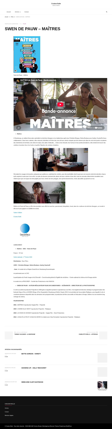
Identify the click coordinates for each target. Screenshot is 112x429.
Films (24, 23)
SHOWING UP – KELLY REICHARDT (33, 368)
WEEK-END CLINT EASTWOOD (32, 382)
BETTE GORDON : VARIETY (31, 354)
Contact (26, 11)
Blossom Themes (54, 426)
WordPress (69, 426)
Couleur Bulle (56, 4)
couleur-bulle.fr (18, 244)
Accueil (9, 11)
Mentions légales (9, 415)
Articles (17, 11)
